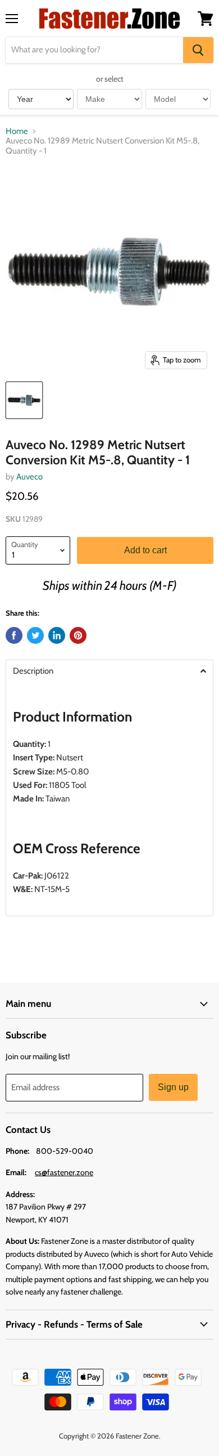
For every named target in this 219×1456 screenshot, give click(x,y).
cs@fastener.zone (64, 1172)
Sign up (173, 1087)
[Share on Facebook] (14, 635)
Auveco (29, 477)
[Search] (198, 50)
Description (33, 671)
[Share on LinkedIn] (56, 635)
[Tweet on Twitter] (35, 635)
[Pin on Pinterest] (78, 635)
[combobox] (94, 50)
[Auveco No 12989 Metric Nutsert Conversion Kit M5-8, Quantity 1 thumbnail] (24, 400)
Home (17, 131)
